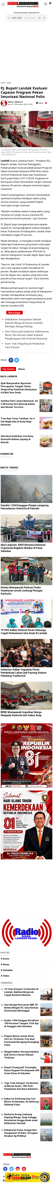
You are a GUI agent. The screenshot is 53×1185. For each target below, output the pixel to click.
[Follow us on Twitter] (11, 1168)
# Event (5, 958)
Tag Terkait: (8, 369)
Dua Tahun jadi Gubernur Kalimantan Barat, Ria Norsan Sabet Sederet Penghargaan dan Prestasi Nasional (27, 335)
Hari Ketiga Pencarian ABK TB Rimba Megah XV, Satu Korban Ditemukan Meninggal (21, 1007)
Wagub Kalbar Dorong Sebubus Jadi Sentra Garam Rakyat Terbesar (21, 1054)
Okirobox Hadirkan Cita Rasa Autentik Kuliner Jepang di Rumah (17, 439)
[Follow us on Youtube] (23, 1168)
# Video (5, 975)
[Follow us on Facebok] (5, 1168)
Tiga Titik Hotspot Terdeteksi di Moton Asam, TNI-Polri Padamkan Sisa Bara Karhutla (21, 1085)
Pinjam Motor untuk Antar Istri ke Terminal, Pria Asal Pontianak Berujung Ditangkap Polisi (21, 1040)
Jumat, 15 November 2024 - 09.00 (20, 104)
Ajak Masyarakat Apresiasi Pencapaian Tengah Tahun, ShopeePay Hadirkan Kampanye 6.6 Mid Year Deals (19, 388)
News (9, 83)
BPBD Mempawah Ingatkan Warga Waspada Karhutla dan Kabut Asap (21, 714)
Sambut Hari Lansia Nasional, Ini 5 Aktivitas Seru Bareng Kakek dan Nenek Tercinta (19, 404)
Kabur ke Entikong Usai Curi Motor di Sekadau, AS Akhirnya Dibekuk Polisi (21, 1101)
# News (5, 964)
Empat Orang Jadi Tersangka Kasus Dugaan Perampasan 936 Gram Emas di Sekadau (21, 1070)
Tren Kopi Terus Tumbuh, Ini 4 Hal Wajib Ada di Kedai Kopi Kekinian (17, 421)
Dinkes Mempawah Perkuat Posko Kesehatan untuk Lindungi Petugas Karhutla (21, 590)
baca (40, 103)
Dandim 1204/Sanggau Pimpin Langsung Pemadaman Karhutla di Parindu (25, 507)
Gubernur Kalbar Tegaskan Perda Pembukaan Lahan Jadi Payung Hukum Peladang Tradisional (23, 672)
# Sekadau (7, 970)
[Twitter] (16, 360)
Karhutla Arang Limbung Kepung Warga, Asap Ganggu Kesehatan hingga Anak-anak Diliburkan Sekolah (21, 1119)
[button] (50, 2)
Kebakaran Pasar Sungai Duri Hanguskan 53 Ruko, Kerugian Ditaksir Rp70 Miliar (21, 1132)
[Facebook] (10, 360)
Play (45, 1177)
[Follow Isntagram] (17, 1168)
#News (21, 369)
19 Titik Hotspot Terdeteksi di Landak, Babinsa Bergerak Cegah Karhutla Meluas (21, 992)
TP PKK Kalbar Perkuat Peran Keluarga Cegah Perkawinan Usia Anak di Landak (24, 631)
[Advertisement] (26, 51)
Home (3, 83)
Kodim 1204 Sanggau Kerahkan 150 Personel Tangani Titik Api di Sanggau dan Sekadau (21, 1023)
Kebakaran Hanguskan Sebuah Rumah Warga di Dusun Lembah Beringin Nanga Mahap (24, 323)
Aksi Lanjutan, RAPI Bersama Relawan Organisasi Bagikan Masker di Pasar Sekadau (23, 548)
